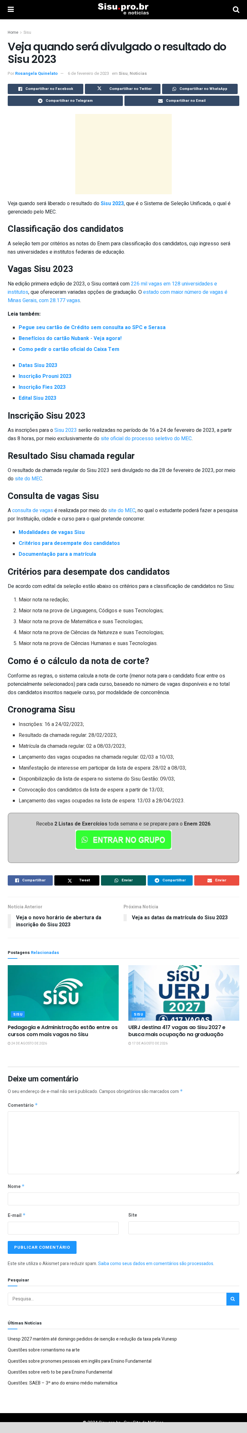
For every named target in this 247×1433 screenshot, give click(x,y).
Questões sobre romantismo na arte (44, 1350)
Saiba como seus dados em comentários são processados (155, 1263)
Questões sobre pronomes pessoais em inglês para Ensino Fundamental (79, 1361)
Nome (16, 1186)
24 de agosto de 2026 (29, 1043)
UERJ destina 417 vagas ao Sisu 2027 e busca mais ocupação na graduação (176, 1031)
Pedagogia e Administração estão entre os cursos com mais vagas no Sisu (62, 1031)
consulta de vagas (32, 510)
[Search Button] (232, 1299)
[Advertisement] (123, 154)
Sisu (27, 32)
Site (132, 1215)
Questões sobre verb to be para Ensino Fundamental (60, 1372)
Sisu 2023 (112, 203)
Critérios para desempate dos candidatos (69, 543)
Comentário (23, 1105)
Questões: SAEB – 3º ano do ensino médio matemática (62, 1383)
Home (13, 32)
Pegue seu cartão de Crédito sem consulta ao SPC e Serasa (92, 327)
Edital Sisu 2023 (37, 398)
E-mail (17, 1215)
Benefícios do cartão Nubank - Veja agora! (70, 338)
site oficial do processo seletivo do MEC (145, 438)
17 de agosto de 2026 (149, 1043)
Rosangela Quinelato (36, 73)
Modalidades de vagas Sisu (52, 532)
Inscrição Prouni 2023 (45, 376)
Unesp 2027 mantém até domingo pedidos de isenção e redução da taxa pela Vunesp (92, 1339)
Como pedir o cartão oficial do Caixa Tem (69, 349)
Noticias (138, 73)
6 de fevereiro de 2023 (88, 73)
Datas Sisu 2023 (38, 365)
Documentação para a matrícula (57, 554)
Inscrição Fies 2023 (42, 387)
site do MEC (28, 479)
